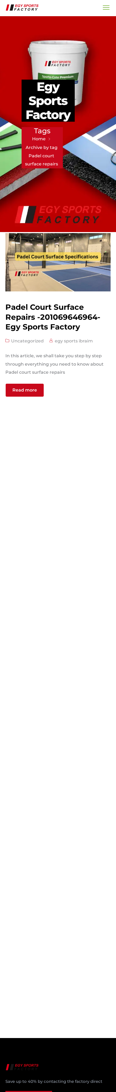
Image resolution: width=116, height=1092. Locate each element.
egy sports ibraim (74, 340)
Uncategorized (27, 340)
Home (39, 138)
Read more (24, 390)
